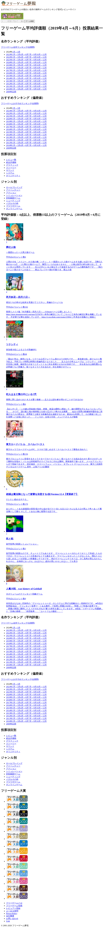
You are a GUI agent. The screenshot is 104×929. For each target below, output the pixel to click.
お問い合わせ (12, 918)
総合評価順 (11, 162)
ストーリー (11, 168)
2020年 (9, 62)
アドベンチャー (13, 190)
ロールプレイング (14, 187)
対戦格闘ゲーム (13, 198)
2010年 (9, 89)
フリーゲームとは (14, 903)
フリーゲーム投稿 (14, 906)
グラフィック (12, 165)
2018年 (9, 68)
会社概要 (10, 916)
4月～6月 (24, 54)
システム (10, 173)
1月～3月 (16, 52)
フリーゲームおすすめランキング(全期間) (20, 103)
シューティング (13, 201)
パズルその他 (12, 203)
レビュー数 (11, 160)
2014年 (9, 78)
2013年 (9, 81)
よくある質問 (12, 911)
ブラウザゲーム (13, 206)
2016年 (9, 73)
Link (8, 921)
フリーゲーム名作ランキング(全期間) (18, 47)
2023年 (9, 54)
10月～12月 (42, 54)
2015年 (9, 76)
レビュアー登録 (13, 908)
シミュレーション (14, 195)
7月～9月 (32, 54)
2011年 (9, 86)
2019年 (9, 65)
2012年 (9, 84)
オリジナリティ (13, 176)
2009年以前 (11, 92)
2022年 (9, 57)
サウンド (10, 170)
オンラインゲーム (14, 209)
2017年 (9, 70)
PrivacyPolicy (11, 913)
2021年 (9, 60)
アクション (11, 193)
